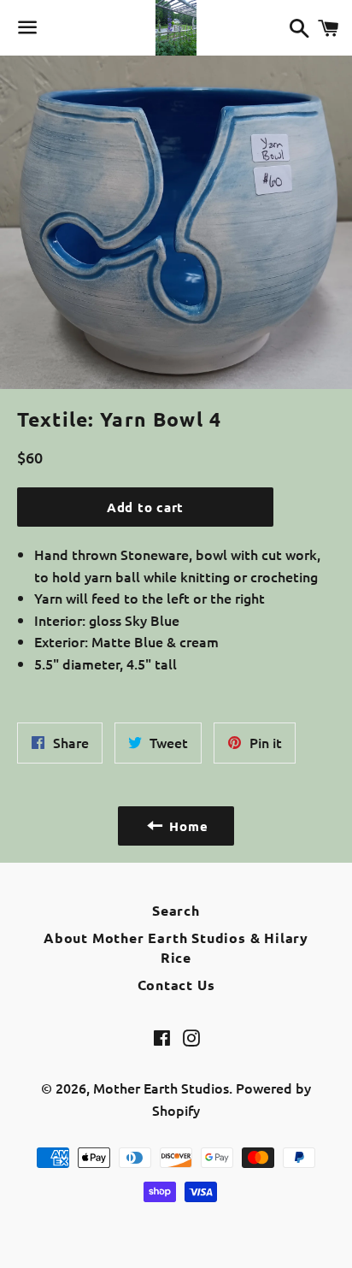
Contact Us (176, 985)
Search (176, 910)
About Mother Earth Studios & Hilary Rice (176, 947)
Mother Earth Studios (161, 1087)
